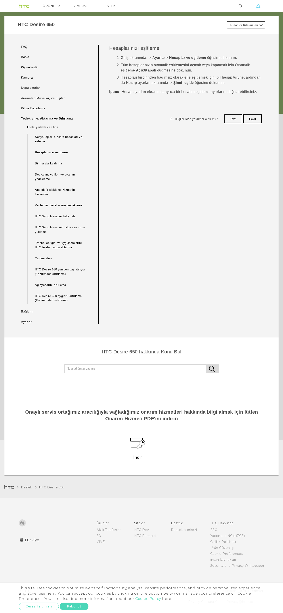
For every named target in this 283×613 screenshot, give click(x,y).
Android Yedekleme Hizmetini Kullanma (55, 192)
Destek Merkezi (184, 530)
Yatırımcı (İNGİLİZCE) (227, 536)
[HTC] (24, 6)
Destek (26, 487)
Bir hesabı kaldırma (48, 163)
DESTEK (108, 6)
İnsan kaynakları (223, 560)
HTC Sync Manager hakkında (55, 216)
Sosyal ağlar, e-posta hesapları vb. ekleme (59, 139)
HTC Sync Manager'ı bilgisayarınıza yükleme (60, 229)
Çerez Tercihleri (39, 606)
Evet (233, 119)
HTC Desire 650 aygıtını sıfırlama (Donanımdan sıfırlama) (58, 298)
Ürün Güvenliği (222, 548)
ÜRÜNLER (51, 6)
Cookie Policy (148, 599)
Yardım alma (43, 258)
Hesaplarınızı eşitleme (51, 152)
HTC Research (146, 536)
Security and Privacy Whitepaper (237, 566)
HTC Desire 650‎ (51, 487)
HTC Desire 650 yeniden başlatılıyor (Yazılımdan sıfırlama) (60, 272)
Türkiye (31, 540)
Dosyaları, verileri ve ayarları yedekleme (55, 177)
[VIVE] (258, 6)
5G (99, 536)
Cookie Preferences (226, 554)
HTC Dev (141, 530)
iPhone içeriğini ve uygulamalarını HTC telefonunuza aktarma (58, 245)
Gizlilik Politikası (223, 542)
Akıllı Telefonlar (109, 530)
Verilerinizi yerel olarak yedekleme (58, 205)
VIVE (101, 542)
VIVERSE (81, 6)
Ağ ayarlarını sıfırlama (50, 285)
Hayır (252, 119)
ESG (213, 530)
